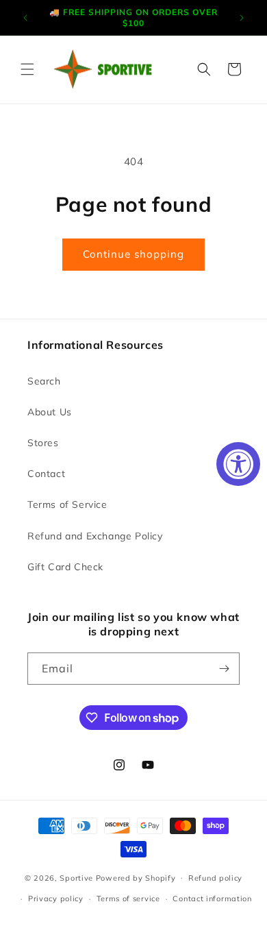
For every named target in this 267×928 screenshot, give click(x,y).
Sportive (76, 877)
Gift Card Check (65, 567)
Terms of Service (67, 504)
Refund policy (215, 878)
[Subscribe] (224, 668)
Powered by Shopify (136, 877)
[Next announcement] (242, 18)
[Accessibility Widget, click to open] (238, 464)
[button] (27, 69)
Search (44, 381)
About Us (49, 412)
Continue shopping (133, 253)
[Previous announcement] (25, 18)
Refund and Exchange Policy (95, 536)
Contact (46, 473)
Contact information (212, 898)
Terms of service (128, 898)
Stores (43, 443)
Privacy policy (56, 898)
